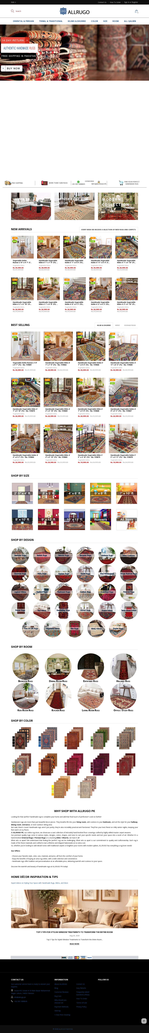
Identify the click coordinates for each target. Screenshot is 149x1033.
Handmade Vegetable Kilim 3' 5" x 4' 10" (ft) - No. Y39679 (90, 456)
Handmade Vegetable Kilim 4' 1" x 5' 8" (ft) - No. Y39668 (48, 303)
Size (105, 21)
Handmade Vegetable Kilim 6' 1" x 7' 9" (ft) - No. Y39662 (48, 262)
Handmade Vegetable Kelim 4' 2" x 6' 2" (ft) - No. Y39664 (100, 303)
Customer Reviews (61, 992)
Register (135, 2)
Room (116, 21)
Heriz (117, 325)
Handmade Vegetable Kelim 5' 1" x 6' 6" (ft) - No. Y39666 (74, 262)
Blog (56, 988)
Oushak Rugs (130, 325)
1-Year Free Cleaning (62, 1015)
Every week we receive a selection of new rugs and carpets (108, 229)
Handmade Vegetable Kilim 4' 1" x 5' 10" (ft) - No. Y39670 (126, 262)
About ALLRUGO (60, 984)
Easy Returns (81, 988)
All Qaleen (130, 21)
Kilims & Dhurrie (77, 21)
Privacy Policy (81, 1007)
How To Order (115, 2)
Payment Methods (61, 1007)
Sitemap (57, 1011)
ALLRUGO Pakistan (66, 1029)
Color (94, 21)
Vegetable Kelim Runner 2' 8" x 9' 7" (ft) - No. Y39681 (22, 262)
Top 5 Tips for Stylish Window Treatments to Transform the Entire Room (74, 932)
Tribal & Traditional (51, 21)
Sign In (126, 2)
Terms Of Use (81, 1003)
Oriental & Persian (23, 21)
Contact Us (102, 2)
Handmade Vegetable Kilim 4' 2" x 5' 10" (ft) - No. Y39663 (126, 303)
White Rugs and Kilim (73, 200)
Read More (74, 944)
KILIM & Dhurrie (104, 325)
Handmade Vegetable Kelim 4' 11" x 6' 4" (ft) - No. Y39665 (100, 262)
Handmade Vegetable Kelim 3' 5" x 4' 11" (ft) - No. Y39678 (123, 456)
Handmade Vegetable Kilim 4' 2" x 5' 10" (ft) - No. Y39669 (22, 303)
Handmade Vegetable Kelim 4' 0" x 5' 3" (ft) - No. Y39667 (74, 303)
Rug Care (57, 996)
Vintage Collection (24, 200)
